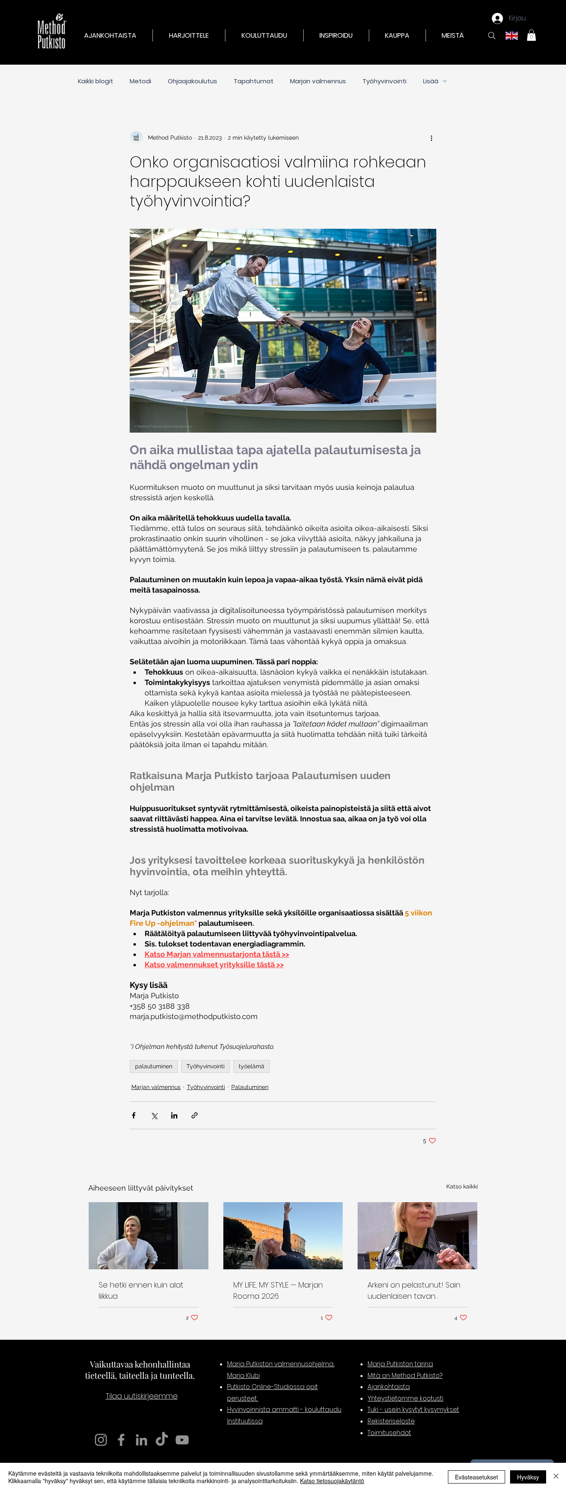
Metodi (140, 81)
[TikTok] (162, 1440)
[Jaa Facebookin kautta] (134, 1115)
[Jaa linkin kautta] (194, 1115)
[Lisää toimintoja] (431, 138)
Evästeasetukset (476, 1477)
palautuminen (153, 1066)
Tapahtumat (253, 81)
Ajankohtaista (389, 1386)
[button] (189, 35)
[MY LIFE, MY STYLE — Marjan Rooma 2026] (283, 1235)
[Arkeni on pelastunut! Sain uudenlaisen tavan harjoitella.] (417, 1235)
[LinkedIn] (141, 1440)
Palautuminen (249, 1087)
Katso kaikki (462, 1186)
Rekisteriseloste (391, 1421)
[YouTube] (182, 1440)
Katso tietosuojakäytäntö (332, 1480)
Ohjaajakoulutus (192, 81)
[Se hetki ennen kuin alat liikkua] (148, 1235)
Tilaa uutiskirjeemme (142, 1396)
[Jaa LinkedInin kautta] (174, 1115)
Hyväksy (528, 1477)
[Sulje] (556, 1476)
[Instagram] (101, 1440)
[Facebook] (121, 1440)
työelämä (251, 1066)
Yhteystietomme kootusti (405, 1398)
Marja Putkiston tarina (400, 1364)
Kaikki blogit (95, 81)
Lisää (430, 81)
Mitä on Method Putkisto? (405, 1375)
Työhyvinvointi (384, 81)
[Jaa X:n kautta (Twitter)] (154, 1115)
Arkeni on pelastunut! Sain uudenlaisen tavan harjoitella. (414, 1291)
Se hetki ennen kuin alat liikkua (141, 1290)
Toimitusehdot (389, 1432)
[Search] (492, 35)
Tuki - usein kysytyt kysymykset (413, 1409)
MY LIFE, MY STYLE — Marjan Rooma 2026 (278, 1290)
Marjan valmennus (318, 81)
